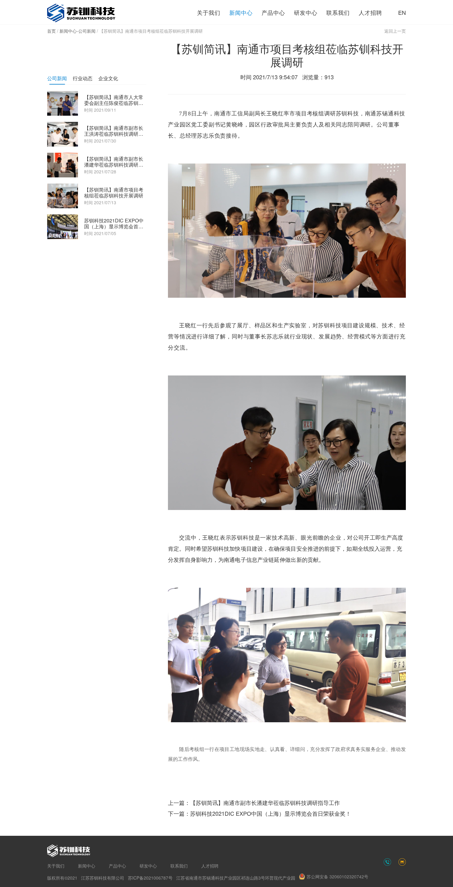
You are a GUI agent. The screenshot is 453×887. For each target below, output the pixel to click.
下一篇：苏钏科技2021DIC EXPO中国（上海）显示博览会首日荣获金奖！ (259, 813)
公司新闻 (57, 78)
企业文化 (108, 78)
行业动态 (82, 78)
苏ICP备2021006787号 (150, 878)
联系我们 (338, 12)
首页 (51, 31)
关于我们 (208, 12)
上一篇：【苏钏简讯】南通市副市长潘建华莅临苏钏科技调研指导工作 (254, 802)
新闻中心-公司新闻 (77, 31)
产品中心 (273, 12)
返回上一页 (395, 31)
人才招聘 (370, 12)
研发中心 (305, 12)
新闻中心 (241, 12)
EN (402, 12)
